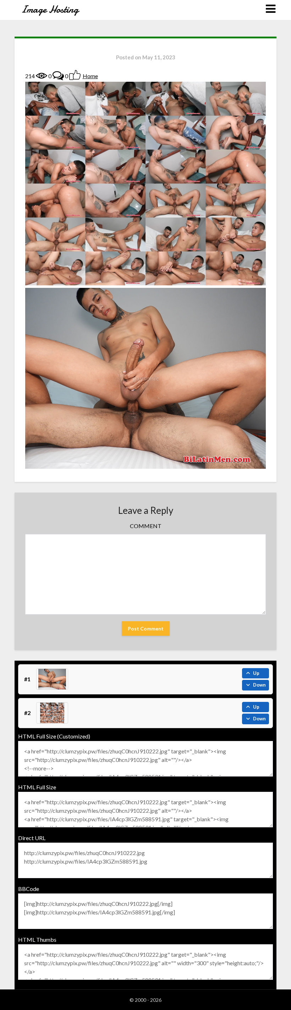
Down (259, 685)
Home (90, 75)
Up (256, 673)
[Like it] (75, 75)
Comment (145, 525)
